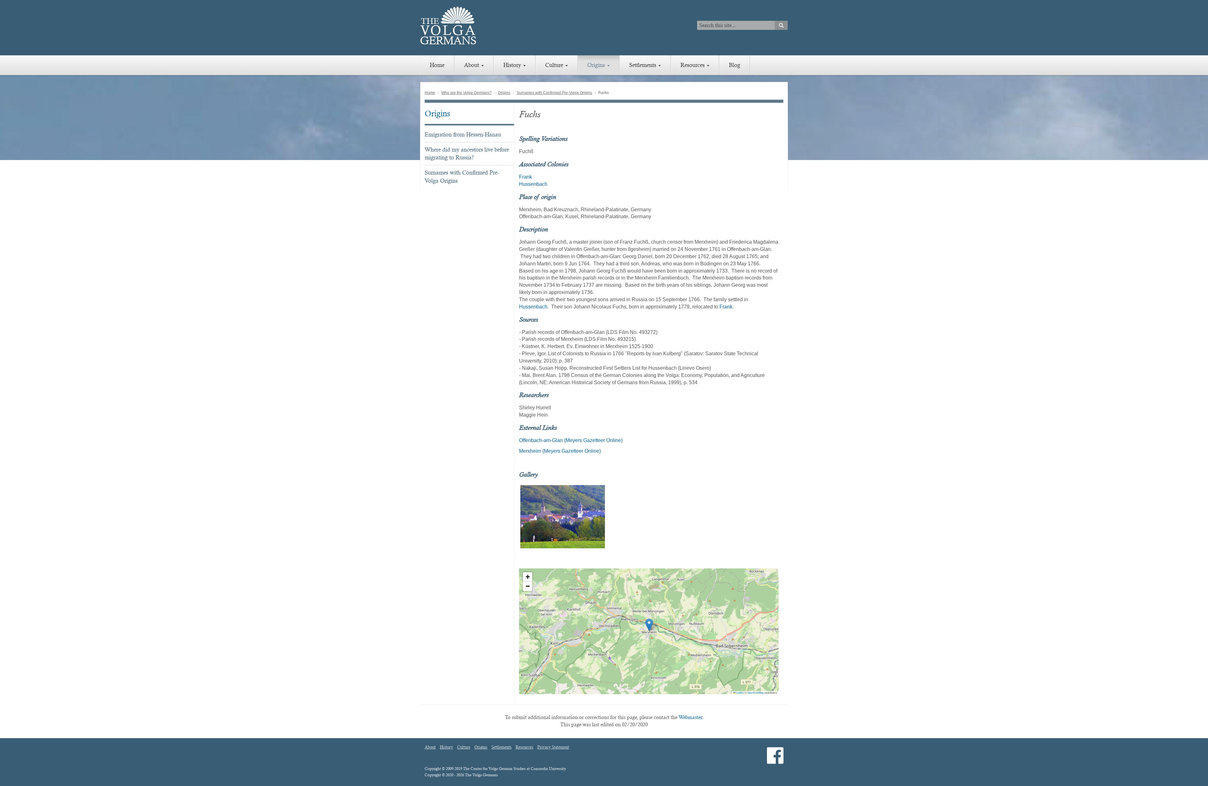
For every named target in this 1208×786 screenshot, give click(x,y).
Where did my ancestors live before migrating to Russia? (467, 153)
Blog (734, 65)
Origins (597, 65)
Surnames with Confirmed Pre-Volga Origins (554, 93)
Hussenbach (533, 184)
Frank (525, 177)
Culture (555, 65)
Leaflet (739, 692)
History (513, 65)
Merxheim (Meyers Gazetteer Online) (560, 451)
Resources (693, 65)
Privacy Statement (553, 747)
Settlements (643, 65)
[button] (649, 624)
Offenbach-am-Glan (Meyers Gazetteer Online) (571, 440)
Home (437, 65)
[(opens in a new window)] (775, 761)
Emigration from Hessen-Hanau (463, 134)
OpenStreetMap (755, 692)
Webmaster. (691, 717)
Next (786, 516)
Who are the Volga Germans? (466, 93)
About (472, 65)
